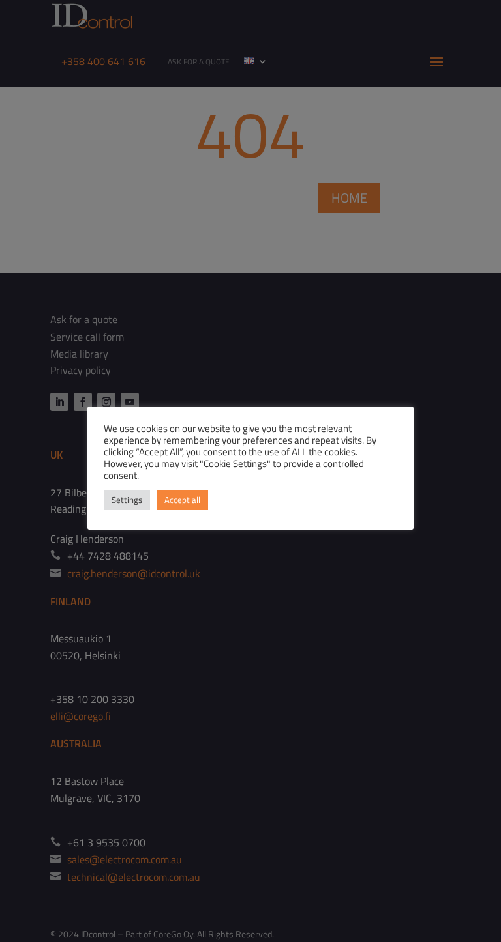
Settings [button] (127, 499)
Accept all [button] (182, 499)
